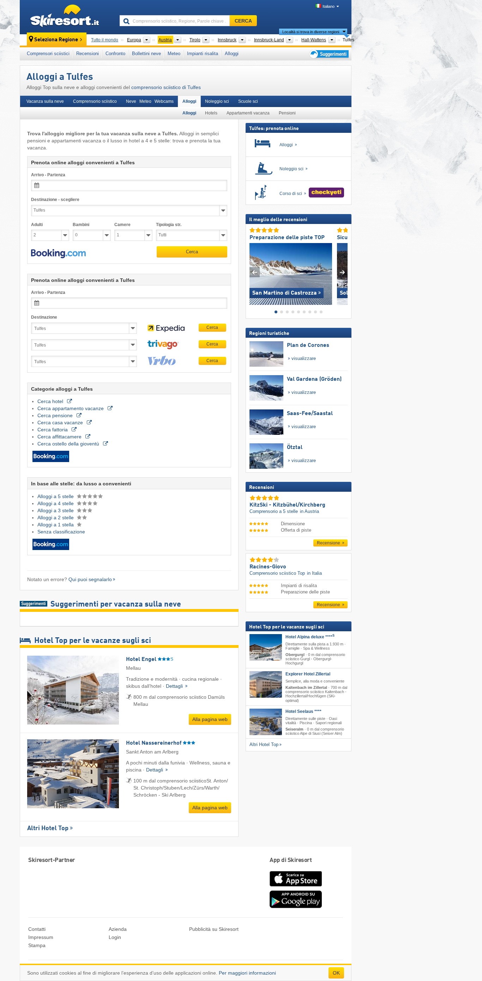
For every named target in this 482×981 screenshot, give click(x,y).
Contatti (37, 929)
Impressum (40, 937)
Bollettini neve (146, 53)
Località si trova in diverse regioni (310, 32)
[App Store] (296, 887)
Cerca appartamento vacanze (71, 408)
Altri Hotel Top (47, 828)
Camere (122, 224)
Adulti (37, 224)
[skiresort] (66, 17)
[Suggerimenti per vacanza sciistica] (328, 53)
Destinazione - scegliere (55, 199)
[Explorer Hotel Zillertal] (265, 684)
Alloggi (232, 53)
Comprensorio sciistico (95, 101)
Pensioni (287, 113)
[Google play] (296, 906)
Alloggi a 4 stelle (56, 503)
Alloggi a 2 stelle (56, 517)
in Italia (314, 573)
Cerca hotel (51, 401)
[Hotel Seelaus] (265, 721)
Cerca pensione (55, 415)
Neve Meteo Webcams (150, 101)
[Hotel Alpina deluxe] (265, 647)
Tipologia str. (168, 224)
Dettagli (175, 686)
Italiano (329, 6)
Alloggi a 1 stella (56, 524)
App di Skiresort (291, 860)
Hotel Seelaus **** (303, 711)
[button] (58, 253)
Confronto (115, 53)
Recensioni (87, 53)
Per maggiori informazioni (247, 973)
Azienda (118, 929)
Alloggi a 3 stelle (56, 510)
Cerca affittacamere (60, 436)
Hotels (211, 113)
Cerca (192, 251)
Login (115, 937)
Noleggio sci (217, 101)
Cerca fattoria (53, 429)
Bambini (81, 224)
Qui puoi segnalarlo (90, 579)
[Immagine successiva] (342, 272)
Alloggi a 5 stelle (56, 496)
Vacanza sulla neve (45, 101)
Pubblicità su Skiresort (214, 929)
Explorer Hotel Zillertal (307, 674)
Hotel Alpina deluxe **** (310, 636)
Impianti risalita (202, 53)
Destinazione (44, 317)
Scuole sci (248, 101)
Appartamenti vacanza (248, 113)
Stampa (37, 945)
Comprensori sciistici (48, 53)
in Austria (309, 511)
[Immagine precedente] (254, 272)
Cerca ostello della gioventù (69, 444)
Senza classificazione (61, 531)
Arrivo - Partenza (48, 174)
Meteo (174, 53)
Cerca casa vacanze (60, 422)
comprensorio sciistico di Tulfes (166, 87)
